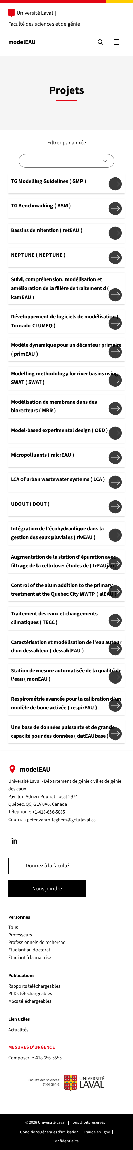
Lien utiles (19, 1019)
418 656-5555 (48, 1057)
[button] (47, 866)
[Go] (14, 841)
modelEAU (22, 42)
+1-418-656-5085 (48, 812)
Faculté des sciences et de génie (44, 24)
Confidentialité (66, 1141)
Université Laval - (26, 781)
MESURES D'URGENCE (31, 1047)
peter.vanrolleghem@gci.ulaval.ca (61, 820)
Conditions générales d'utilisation (49, 1132)
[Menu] (116, 42)
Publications (21, 975)
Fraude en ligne (97, 1132)
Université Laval (35, 13)
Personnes (19, 917)
